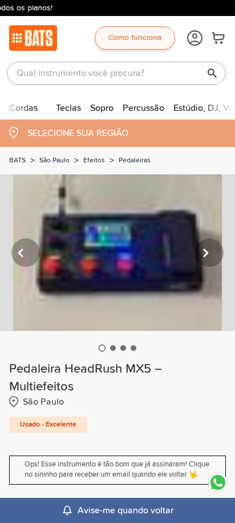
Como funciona (134, 38)
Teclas (68, 108)
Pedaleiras (135, 160)
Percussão (143, 108)
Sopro (102, 108)
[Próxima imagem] (209, 252)
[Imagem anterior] (25, 252)
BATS (17, 160)
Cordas (23, 108)
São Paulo (54, 160)
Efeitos (94, 160)
